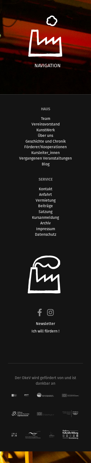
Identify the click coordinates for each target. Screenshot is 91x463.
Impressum (45, 229)
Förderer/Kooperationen (45, 147)
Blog (46, 164)
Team (45, 118)
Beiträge (45, 206)
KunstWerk (45, 130)
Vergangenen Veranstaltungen (45, 158)
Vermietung (46, 200)
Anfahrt (45, 194)
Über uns (45, 135)
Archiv (45, 223)
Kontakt (45, 189)
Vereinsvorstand (46, 124)
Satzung (45, 211)
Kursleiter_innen (45, 152)
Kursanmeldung (45, 217)
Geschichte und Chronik (45, 141)
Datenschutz (45, 234)
